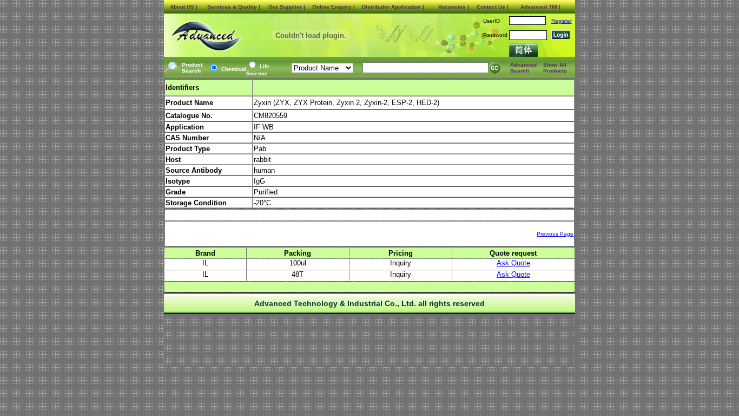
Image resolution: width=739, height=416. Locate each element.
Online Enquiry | (333, 7)
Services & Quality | (233, 7)
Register (561, 21)
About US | (183, 7)
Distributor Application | (393, 7)
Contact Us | (493, 7)
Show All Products (555, 68)
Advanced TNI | (540, 7)
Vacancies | (453, 7)
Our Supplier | (286, 7)
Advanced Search (523, 68)
